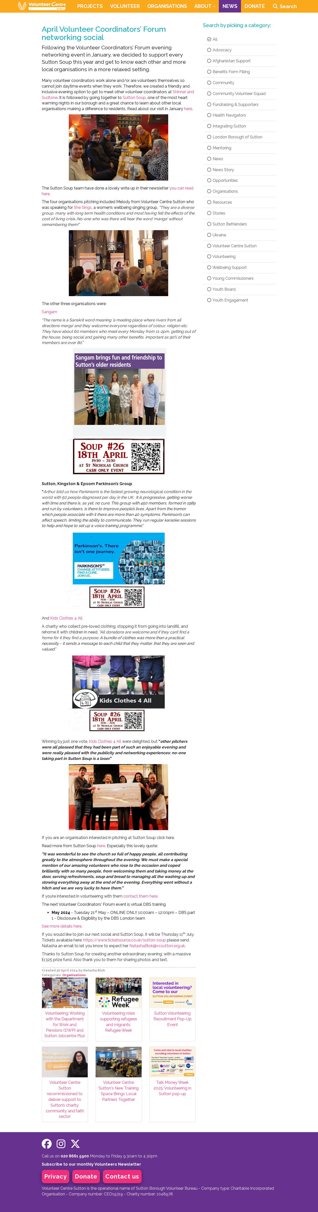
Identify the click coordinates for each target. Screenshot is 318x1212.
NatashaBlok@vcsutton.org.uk (157, 945)
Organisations (74, 975)
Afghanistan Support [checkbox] (231, 61)
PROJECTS (90, 6)
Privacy (55, 1176)
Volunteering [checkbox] (224, 256)
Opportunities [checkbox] (225, 180)
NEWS (230, 6)
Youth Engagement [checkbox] (230, 300)
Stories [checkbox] (218, 213)
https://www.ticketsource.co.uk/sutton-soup (124, 940)
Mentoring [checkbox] (221, 148)
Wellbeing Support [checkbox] (229, 267)
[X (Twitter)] (75, 1144)
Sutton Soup (134, 97)
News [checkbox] (217, 158)
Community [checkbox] (223, 82)
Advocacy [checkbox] (222, 50)
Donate (86, 1176)
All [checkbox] (214, 39)
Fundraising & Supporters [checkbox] (235, 104)
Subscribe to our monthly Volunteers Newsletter (91, 1164)
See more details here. (62, 926)
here (188, 108)
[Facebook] (47, 1144)
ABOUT (203, 6)
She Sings (83, 207)
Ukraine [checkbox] (219, 235)
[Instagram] (61, 1144)
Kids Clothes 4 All (66, 618)
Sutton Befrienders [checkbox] (229, 224)
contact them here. (100, 896)
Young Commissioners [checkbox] (233, 278)
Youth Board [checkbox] (224, 289)
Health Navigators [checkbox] (229, 115)
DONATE (255, 6)
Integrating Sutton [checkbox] (229, 126)
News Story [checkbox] (223, 169)
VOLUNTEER (125, 6)
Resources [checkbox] (222, 202)
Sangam (49, 312)
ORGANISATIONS (167, 6)
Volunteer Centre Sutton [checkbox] (234, 246)
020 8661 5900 (75, 1156)
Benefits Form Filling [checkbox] (231, 71)
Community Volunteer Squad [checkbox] (239, 93)
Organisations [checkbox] (225, 191)
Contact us (122, 1176)
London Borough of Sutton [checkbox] (237, 137)
